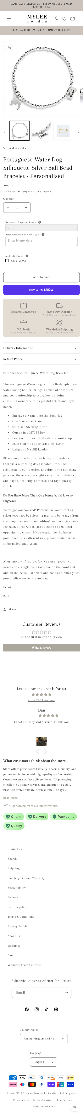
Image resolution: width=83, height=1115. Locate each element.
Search (12, 858)
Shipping (22, 191)
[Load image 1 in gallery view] (19, 130)
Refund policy (68, 1093)
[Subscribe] (66, 993)
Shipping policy (65, 1100)
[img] (41, 694)
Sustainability (17, 887)
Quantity (8, 198)
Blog (11, 955)
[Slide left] (4, 132)
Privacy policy (21, 1100)
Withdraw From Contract (24, 965)
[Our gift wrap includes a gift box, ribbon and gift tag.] (26, 255)
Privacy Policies (18, 926)
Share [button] (12, 609)
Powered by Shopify (45, 1093)
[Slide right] (79, 132)
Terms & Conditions (21, 916)
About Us (14, 936)
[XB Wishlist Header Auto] (64, 19)
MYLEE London (24, 1093)
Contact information (43, 1106)
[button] (9, 19)
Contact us (15, 849)
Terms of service (42, 1100)
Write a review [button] (41, 647)
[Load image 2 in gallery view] (41, 130)
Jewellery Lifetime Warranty (26, 878)
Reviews (13, 897)
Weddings (14, 945)
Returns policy (17, 907)
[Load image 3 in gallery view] (63, 130)
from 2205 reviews (41, 700)
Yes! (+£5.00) (18, 260)
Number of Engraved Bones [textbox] (34, 222)
